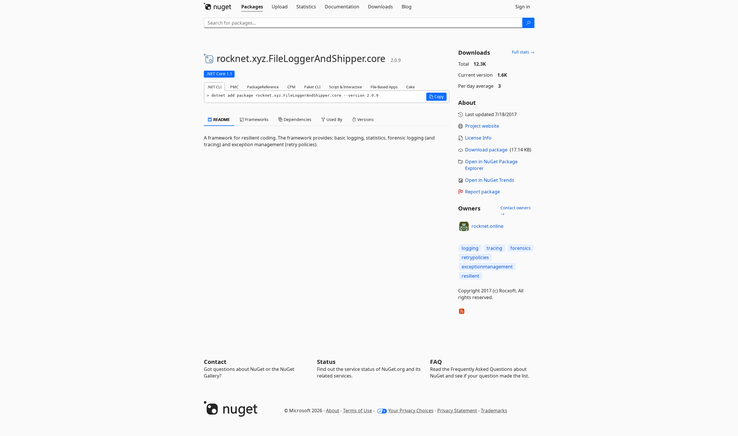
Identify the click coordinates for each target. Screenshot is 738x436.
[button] (436, 97)
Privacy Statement (457, 410)
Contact (215, 362)
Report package (482, 191)
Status (326, 362)
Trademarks (494, 410)
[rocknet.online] (464, 226)
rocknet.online (487, 226)
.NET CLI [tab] (214, 86)
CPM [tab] (291, 86)
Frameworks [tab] (256, 119)
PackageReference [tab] (263, 86)
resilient (470, 276)
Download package (486, 149)
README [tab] (221, 119)
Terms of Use (357, 410)
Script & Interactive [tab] (345, 86)
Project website (482, 126)
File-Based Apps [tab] (384, 86)
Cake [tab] (410, 86)
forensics (520, 248)
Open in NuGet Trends (489, 180)
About (332, 410)
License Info (478, 138)
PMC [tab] (234, 86)
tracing (494, 248)
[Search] (528, 23)
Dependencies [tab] (296, 119)
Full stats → (523, 52)
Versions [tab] (365, 119)
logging (470, 248)
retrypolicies (475, 257)
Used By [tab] (333, 119)
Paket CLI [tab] (312, 86)
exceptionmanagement (487, 266)
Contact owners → (516, 210)
